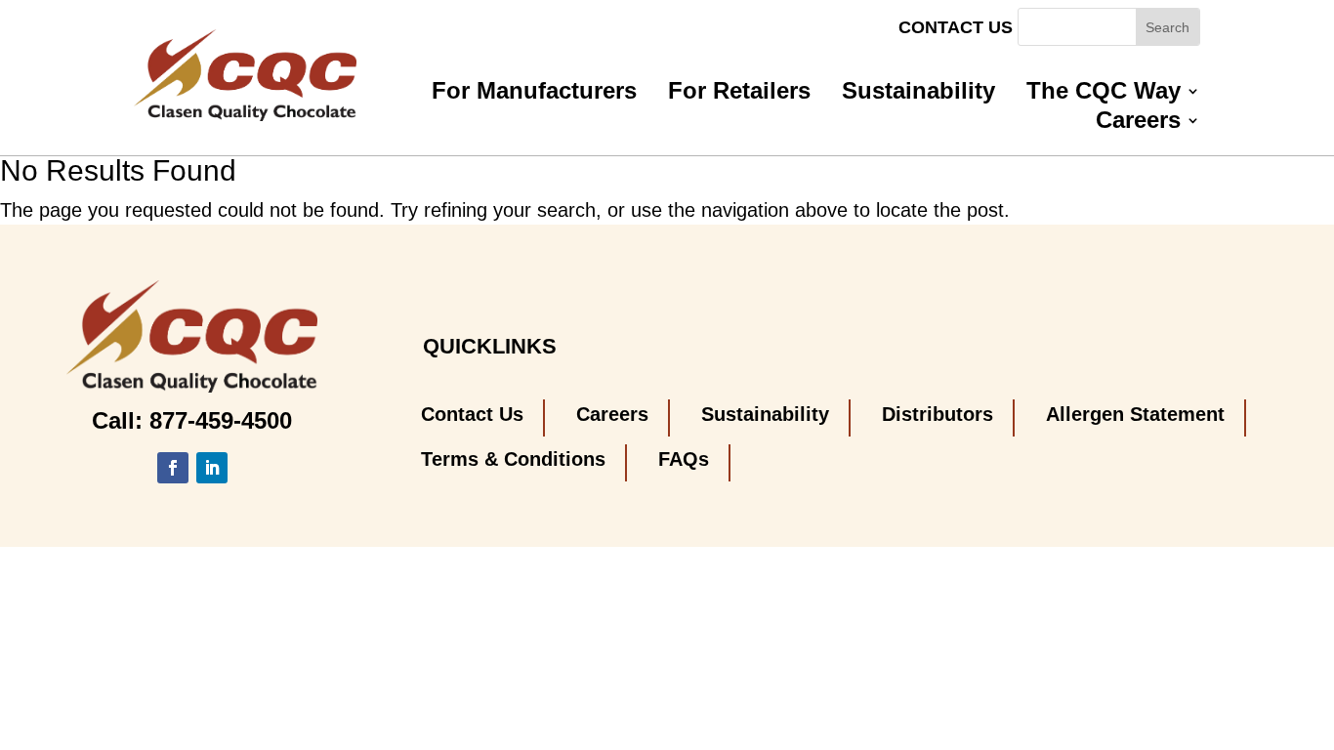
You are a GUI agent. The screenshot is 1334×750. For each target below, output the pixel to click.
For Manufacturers (534, 94)
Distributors (937, 414)
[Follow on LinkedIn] (212, 467)
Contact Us (955, 29)
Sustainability (918, 94)
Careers (1138, 123)
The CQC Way (1103, 94)
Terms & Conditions (513, 459)
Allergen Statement (1135, 414)
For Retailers (739, 94)
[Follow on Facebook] (172, 467)
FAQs (683, 459)
